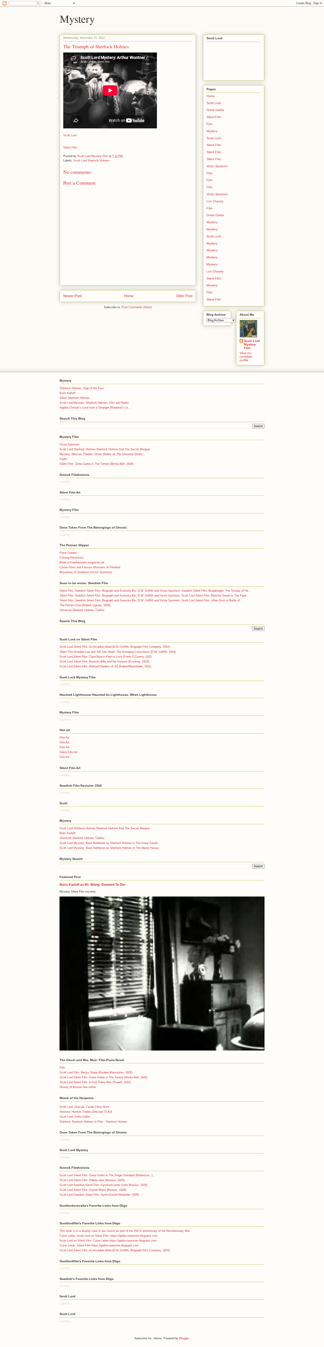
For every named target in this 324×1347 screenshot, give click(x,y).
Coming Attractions (72, 557)
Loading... (66, 481)
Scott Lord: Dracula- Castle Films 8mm (84, 1107)
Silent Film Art (69, 752)
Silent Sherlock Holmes (74, 398)
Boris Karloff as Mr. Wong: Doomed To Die (92, 884)
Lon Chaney (215, 201)
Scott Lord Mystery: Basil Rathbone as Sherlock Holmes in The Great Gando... (110, 843)
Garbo (63, 459)
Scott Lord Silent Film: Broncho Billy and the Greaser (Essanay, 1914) (104, 661)
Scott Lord (69, 135)
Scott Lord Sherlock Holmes (91, 160)
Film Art (64, 737)
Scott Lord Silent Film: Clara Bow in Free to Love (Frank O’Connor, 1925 (106, 656)
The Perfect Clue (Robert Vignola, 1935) (85, 605)
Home (129, 296)
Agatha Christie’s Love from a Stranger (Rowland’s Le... (95, 407)
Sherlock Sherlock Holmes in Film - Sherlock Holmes (93, 1121)
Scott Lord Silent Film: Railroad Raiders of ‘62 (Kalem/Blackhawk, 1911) (105, 666)
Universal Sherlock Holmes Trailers (82, 610)
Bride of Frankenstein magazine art (82, 562)
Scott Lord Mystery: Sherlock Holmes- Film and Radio (94, 402)
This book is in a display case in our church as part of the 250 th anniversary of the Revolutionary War (125, 1231)
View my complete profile (246, 356)
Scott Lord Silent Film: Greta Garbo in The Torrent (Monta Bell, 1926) (103, 1077)
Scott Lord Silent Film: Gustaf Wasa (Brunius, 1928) (93, 1189)
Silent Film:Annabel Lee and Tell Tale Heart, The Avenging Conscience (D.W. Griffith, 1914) (118, 651)
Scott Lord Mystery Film (252, 344)
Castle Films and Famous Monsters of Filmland (90, 567)
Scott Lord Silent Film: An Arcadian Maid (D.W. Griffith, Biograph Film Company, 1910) (115, 646)
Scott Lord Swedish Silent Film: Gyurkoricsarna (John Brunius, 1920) (103, 1185)
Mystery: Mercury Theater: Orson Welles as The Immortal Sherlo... (102, 454)
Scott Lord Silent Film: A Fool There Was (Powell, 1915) (95, 1082)
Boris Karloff (67, 393)
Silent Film (70, 147)
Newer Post (72, 296)
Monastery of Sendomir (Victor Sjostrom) (86, 572)
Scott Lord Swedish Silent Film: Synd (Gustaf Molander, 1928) (99, 1194)
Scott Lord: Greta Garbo (75, 1116)
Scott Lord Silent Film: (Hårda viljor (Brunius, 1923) (92, 1180)
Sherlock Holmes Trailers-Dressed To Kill (86, 1111)
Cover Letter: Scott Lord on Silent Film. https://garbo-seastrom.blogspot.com (108, 1235)
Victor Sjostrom (217, 166)
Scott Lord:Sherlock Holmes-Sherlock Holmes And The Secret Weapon (105, 449)
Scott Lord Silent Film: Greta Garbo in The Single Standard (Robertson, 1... (107, 1175)
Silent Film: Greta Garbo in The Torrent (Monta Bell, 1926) (96, 463)
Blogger (184, 1338)
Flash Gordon (68, 552)
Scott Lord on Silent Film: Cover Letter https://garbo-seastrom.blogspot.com (108, 1240)
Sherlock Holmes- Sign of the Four (82, 388)
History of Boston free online (78, 1087)
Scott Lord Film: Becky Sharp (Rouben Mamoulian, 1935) (96, 1072)
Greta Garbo (215, 110)
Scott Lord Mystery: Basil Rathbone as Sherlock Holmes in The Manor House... (110, 848)
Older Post (184, 296)
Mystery (77, 18)
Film (209, 124)
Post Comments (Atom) (137, 307)
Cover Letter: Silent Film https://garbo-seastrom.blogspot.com (99, 1245)
